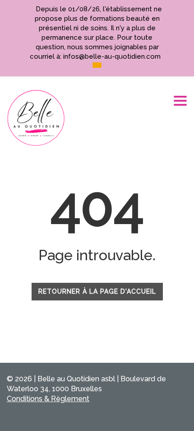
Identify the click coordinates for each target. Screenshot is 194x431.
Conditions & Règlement (48, 398)
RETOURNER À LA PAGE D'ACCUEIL (97, 291)
